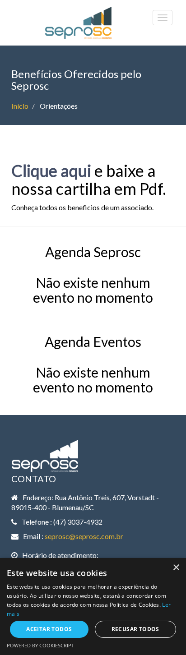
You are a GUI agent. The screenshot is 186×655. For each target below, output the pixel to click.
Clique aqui (51, 170)
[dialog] (93, 606)
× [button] (175, 567)
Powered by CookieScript (40, 645)
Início (19, 105)
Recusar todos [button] (135, 629)
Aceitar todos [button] (49, 629)
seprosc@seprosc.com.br (84, 536)
